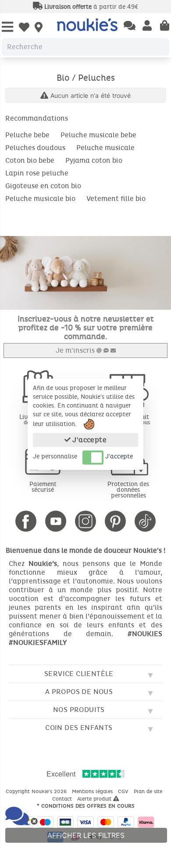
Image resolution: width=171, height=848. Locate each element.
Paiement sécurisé (43, 487)
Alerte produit (95, 799)
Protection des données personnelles (128, 489)
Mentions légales (93, 791)
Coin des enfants (78, 727)
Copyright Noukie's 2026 (37, 791)
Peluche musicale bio (40, 198)
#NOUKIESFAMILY (38, 642)
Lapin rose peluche (36, 173)
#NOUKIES (145, 634)
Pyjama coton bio (93, 160)
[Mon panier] (164, 26)
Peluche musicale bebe (98, 135)
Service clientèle (79, 673)
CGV (124, 791)
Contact (63, 799)
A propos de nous (79, 691)
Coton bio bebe (29, 160)
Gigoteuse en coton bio (43, 186)
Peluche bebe (27, 135)
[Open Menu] (7, 27)
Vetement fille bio (116, 198)
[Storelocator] (39, 28)
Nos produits (79, 709)
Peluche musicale (105, 147)
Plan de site (149, 791)
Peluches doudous (35, 147)
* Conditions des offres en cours (86, 806)
